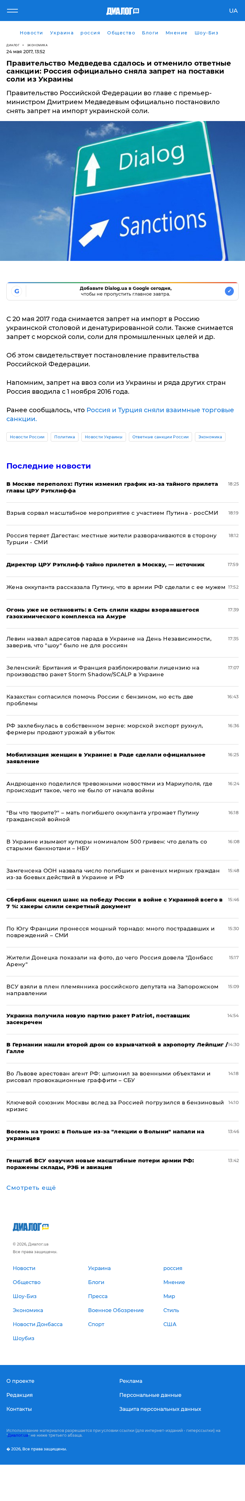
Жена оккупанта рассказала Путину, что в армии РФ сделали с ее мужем (116, 587)
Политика (64, 436)
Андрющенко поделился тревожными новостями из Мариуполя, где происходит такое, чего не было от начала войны (109, 787)
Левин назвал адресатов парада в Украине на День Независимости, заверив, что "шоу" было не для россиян (109, 642)
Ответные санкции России (160, 436)
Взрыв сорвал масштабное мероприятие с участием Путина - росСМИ (112, 513)
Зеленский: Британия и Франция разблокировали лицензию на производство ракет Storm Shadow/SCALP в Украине (102, 671)
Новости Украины (103, 436)
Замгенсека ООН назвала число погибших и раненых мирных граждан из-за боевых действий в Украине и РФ (113, 873)
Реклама (130, 1381)
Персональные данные (150, 1395)
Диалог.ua (18, 1435)
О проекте (20, 1381)
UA (233, 10)
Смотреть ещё (31, 1187)
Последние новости (48, 465)
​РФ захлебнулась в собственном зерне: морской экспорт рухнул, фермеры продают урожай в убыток (104, 729)
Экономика (37, 45)
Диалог (12, 45)
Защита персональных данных (160, 1409)
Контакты (19, 1409)
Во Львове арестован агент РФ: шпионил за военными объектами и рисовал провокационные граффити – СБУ (108, 1076)
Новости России (27, 436)
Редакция (19, 1395)
